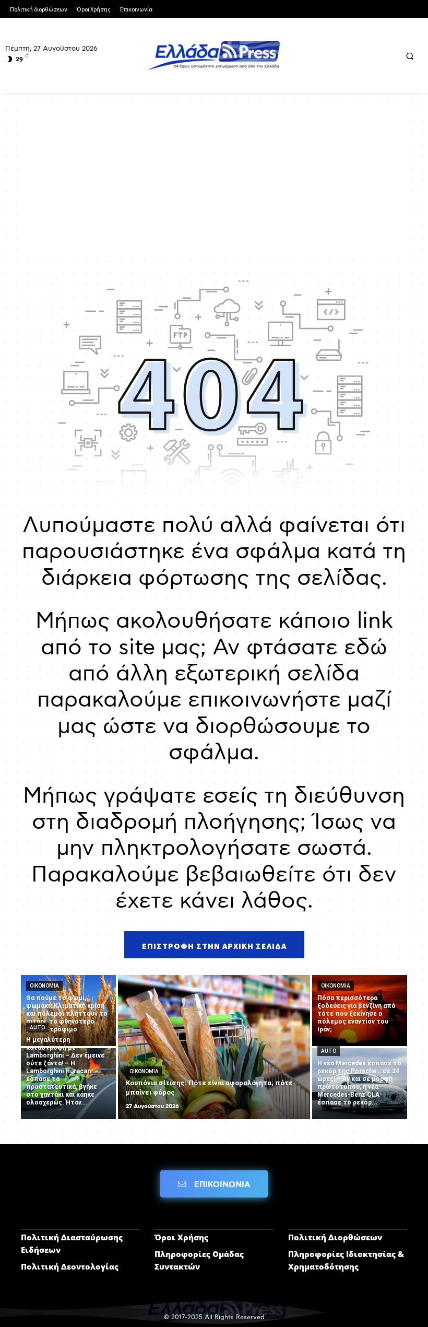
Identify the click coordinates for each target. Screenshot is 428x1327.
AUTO (37, 1027)
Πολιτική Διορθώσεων (335, 1237)
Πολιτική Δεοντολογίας (69, 1266)
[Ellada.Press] (214, 55)
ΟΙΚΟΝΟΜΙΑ (44, 986)
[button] (410, 56)
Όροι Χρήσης (181, 1237)
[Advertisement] (214, 182)
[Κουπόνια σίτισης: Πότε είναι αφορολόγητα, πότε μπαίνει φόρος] (214, 1047)
